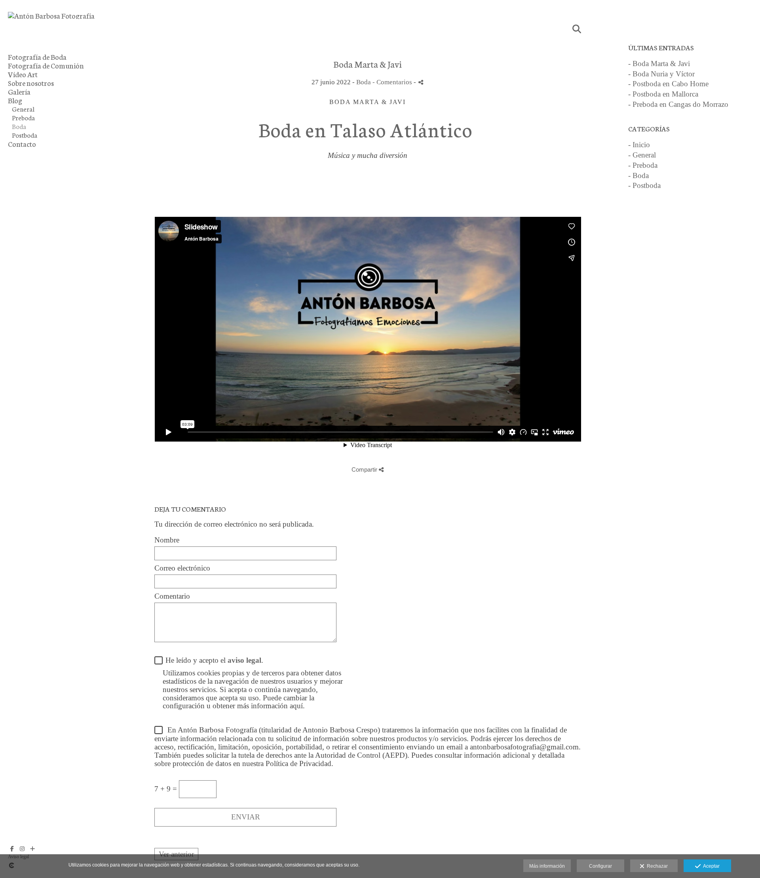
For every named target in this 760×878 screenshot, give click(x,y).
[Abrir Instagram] (22, 849)
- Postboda (644, 185)
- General (642, 155)
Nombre (166, 540)
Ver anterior (176, 854)
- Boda (638, 175)
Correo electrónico (182, 568)
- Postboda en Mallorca (663, 94)
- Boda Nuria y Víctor (661, 74)
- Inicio (639, 144)
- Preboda (642, 165)
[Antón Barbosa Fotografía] (51, 15)
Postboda (24, 135)
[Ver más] (32, 849)
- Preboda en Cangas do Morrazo (678, 104)
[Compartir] (421, 82)
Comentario (172, 596)
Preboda (23, 117)
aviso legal (244, 660)
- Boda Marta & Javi (659, 63)
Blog (15, 100)
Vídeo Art (23, 74)
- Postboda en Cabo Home (668, 84)
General (23, 108)
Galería (19, 91)
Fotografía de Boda (37, 56)
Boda (19, 126)
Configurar (600, 866)
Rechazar (656, 866)
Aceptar (710, 866)
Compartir (365, 469)
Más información (547, 866)
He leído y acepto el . (212, 660)
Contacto (22, 143)
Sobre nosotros (31, 82)
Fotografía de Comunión (46, 65)
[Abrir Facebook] (12, 849)
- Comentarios (393, 82)
